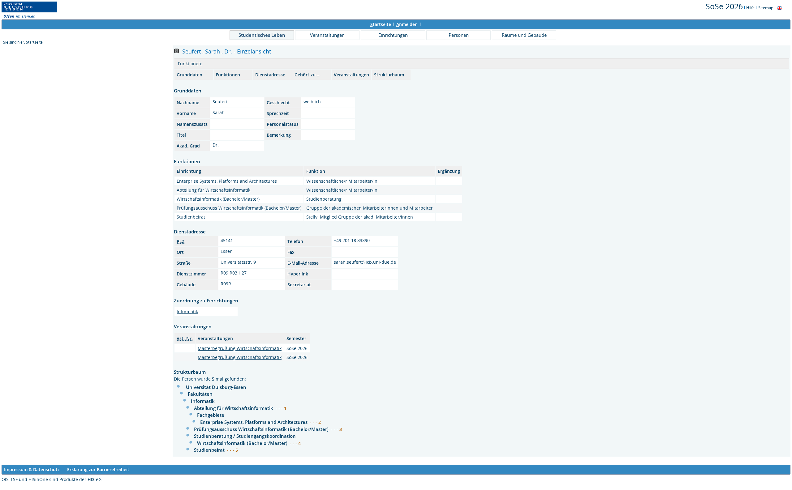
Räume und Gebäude (524, 35)
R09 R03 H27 (234, 273)
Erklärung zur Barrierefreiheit (98, 469)
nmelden (407, 24)
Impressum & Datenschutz (32, 469)
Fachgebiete (210, 415)
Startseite (34, 42)
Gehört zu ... (308, 75)
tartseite (380, 24)
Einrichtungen (393, 35)
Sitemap (765, 8)
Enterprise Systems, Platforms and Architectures (227, 181)
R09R (226, 284)
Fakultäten (200, 394)
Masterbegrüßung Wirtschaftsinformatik (240, 348)
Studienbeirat (191, 217)
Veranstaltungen (327, 35)
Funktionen (228, 75)
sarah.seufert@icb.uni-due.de (365, 262)
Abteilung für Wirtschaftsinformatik (213, 190)
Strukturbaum (389, 75)
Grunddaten (189, 75)
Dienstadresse (270, 75)
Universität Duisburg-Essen (216, 387)
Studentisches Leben (262, 35)
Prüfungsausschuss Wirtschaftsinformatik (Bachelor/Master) (239, 208)
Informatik (187, 311)
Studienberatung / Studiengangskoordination (245, 436)
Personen (459, 35)
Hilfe (750, 8)
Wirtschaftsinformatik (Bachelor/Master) (218, 199)
